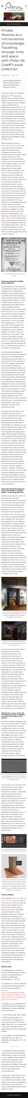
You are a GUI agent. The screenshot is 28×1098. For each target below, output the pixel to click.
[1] (8, 564)
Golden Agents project (11, 311)
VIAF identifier (17, 323)
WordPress (17, 1095)
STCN (24, 339)
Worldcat (7, 341)
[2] (24, 708)
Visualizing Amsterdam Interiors (11, 145)
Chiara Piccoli (5, 75)
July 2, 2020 (15, 75)
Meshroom (21, 812)
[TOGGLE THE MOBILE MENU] (2, 6)
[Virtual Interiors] (14, 6)
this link (24, 881)
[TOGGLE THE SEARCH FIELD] (26, 6)
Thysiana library (20, 560)
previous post (15, 509)
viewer (19, 930)
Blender (9, 776)
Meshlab (20, 823)
